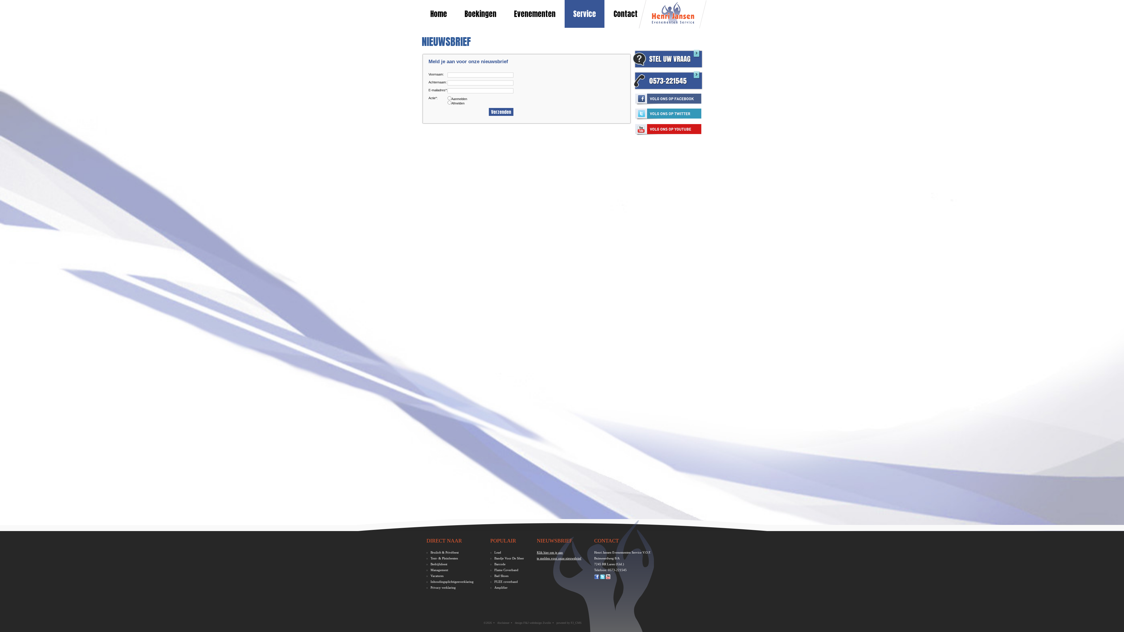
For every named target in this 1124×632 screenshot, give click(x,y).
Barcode (500, 564)
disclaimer (503, 622)
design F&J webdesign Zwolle (533, 622)
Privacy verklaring (443, 587)
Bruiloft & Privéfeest (445, 552)
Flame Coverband (506, 570)
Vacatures (437, 576)
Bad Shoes (501, 576)
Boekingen (480, 13)
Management (439, 570)
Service (584, 13)
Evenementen (535, 13)
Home (438, 13)
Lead (497, 552)
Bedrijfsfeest (439, 564)
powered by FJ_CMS (569, 622)
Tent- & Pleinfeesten (444, 558)
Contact (626, 13)
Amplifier (501, 587)
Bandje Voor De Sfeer (509, 558)
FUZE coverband (506, 581)
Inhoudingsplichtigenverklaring (452, 581)
